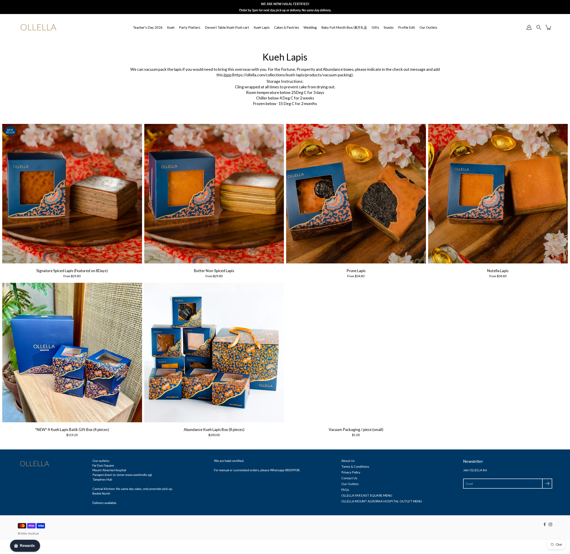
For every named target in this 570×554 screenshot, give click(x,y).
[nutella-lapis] (498, 194)
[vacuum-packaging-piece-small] (356, 353)
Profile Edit (406, 27)
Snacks (389, 27)
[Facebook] (544, 524)
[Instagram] (550, 524)
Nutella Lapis (498, 270)
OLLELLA (33, 533)
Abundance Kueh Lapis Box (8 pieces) (214, 429)
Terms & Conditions (355, 466)
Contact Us (349, 478)
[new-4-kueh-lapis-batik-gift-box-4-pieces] (72, 353)
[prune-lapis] (356, 194)
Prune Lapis (356, 270)
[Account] (529, 27)
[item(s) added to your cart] (548, 27)
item (227, 74)
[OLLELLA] (38, 27)
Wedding (310, 27)
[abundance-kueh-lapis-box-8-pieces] (214, 353)
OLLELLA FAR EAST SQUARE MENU (366, 495)
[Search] (538, 27)
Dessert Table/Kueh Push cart (227, 27)
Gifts (375, 27)
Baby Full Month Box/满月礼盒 (344, 27)
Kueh (171, 27)
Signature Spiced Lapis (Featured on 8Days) (72, 270)
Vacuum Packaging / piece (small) (356, 429)
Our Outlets (428, 27)
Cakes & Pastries (286, 27)
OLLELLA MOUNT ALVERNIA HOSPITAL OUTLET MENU (381, 501)
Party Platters (189, 27)
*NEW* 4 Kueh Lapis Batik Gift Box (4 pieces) (72, 429)
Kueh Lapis (262, 27)
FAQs (345, 489)
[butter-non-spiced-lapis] (214, 194)
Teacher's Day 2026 (148, 27)
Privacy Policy (350, 472)
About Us (348, 461)
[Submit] (547, 484)
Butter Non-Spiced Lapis (214, 270)
